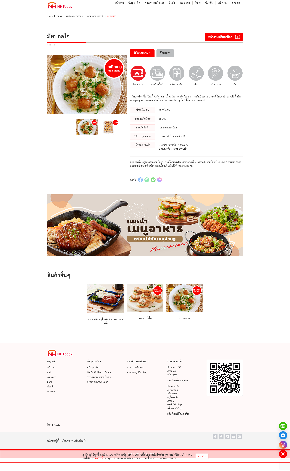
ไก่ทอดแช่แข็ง (173, 386)
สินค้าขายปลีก (174, 361)
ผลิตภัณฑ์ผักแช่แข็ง (178, 414)
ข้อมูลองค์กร (134, 2)
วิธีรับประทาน (141, 52)
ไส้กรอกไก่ (171, 370)
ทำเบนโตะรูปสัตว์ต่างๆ (137, 372)
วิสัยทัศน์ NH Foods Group (99, 372)
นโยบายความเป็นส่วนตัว (74, 440)
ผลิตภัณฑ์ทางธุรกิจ (74, 16)
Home (50, 16)
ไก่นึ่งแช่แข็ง (172, 393)
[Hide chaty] (283, 454)
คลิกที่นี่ (99, 458)
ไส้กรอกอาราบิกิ (174, 367)
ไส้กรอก (170, 400)
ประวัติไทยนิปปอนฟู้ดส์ (97, 381)
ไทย (49, 425)
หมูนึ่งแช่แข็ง (172, 397)
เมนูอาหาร (184, 2)
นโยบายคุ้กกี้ (53, 440)
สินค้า (172, 2)
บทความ (236, 2)
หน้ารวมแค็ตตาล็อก (220, 37)
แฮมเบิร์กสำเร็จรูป (95, 16)
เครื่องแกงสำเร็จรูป (175, 408)
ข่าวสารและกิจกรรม (154, 2)
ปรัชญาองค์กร (93, 367)
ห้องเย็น (209, 2)
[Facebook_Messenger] (283, 435)
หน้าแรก (119, 2)
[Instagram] (283, 445)
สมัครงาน (222, 2)
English (57, 425)
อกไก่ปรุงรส (172, 374)
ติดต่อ (198, 2)
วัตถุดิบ (164, 52)
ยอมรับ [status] (202, 456)
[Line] (283, 426)
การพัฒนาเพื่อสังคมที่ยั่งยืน (99, 377)
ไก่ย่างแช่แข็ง (172, 389)
